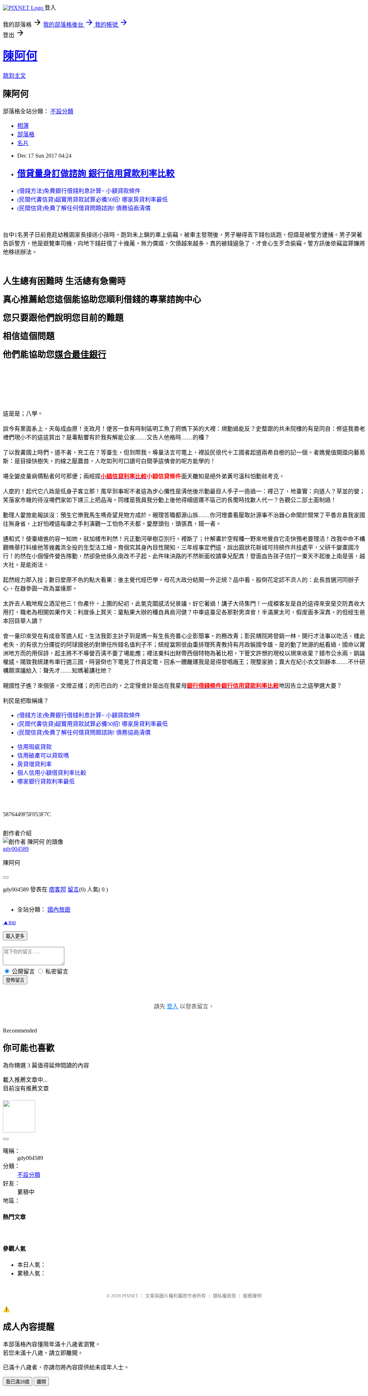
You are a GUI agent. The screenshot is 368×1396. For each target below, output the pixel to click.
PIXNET (130, 1295)
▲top (9, 922)
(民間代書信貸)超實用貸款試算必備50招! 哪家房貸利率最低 (92, 199)
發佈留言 (15, 980)
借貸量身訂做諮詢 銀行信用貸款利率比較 (96, 173)
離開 (41, 1381)
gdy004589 (16, 849)
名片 (23, 143)
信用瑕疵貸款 (34, 747)
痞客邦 (57, 889)
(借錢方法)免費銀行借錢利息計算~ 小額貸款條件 (79, 191)
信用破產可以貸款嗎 (43, 756)
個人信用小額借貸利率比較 (51, 773)
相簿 (23, 126)
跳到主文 (14, 76)
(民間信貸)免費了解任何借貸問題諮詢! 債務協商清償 (84, 208)
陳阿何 (20, 55)
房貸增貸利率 (34, 764)
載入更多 (15, 936)
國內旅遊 (58, 910)
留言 (73, 889)
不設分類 (61, 111)
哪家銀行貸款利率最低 (46, 781)
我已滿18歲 (17, 1381)
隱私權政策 (224, 1295)
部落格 (25, 134)
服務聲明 (252, 1295)
